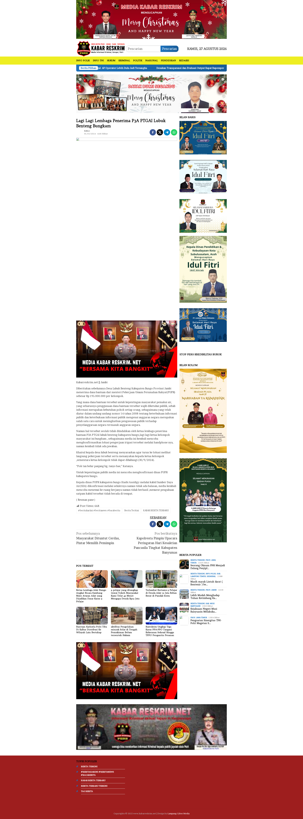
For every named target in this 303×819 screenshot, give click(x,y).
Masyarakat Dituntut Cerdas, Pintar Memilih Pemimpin (98, 538)
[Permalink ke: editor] (79, 132)
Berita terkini (197, 560)
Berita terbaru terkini (94, 786)
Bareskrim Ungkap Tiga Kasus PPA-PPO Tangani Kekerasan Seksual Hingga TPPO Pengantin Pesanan (160, 631)
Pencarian (169, 49)
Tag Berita (87, 791)
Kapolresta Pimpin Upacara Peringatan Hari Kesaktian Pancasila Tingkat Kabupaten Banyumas (155, 543)
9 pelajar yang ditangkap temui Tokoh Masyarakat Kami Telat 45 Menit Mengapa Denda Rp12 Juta (125, 594)
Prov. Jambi (211, 590)
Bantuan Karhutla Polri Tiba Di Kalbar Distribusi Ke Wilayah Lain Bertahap (91, 629)
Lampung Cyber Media (179, 813)
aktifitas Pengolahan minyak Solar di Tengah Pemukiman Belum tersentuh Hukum (124, 631)
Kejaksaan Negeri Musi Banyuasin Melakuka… (203, 610)
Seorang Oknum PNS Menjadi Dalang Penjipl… (207, 567)
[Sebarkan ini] (153, 132)
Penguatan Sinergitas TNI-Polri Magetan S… (205, 622)
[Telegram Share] (167, 132)
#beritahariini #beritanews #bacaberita (99, 510)
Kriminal (211, 576)
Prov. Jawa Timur (198, 617)
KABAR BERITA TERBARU (156, 510)
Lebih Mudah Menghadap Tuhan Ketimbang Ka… (205, 597)
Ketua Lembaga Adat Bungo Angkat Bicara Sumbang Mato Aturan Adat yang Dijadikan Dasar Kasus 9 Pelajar (91, 596)
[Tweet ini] (160, 132)
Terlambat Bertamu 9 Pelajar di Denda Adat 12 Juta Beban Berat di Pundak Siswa (161, 593)
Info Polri (211, 574)
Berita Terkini (131, 510)
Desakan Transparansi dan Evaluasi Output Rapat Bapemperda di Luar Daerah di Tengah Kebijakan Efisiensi (160, 68)
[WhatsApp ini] (174, 132)
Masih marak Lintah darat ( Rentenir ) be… (206, 583)
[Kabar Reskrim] (101, 48)
